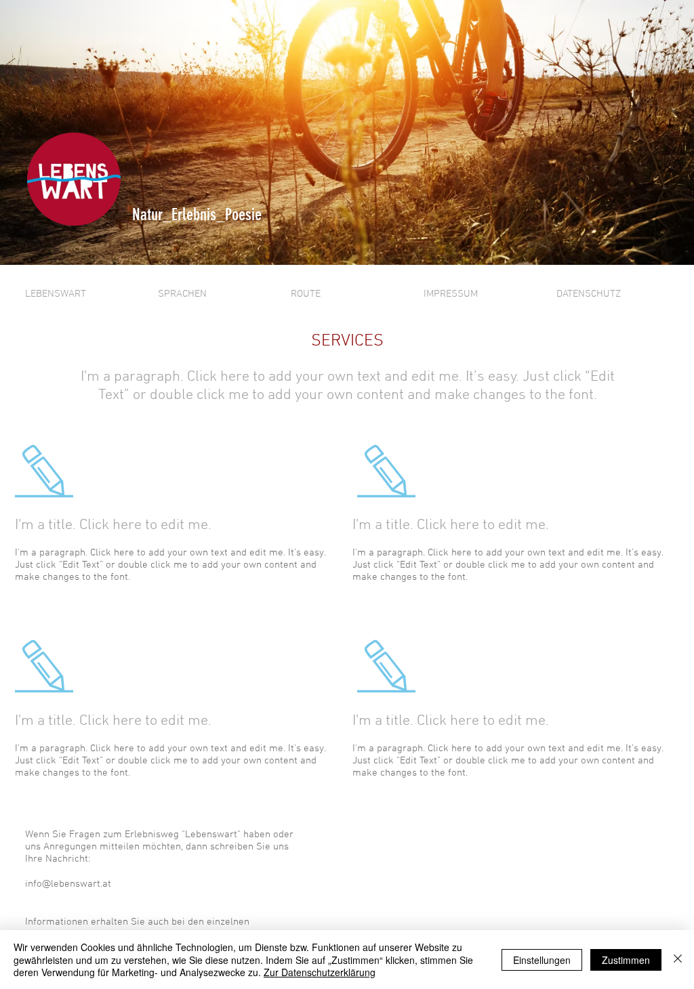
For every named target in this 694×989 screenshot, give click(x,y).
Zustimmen (626, 960)
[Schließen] (678, 959)
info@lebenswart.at (68, 884)
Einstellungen (542, 960)
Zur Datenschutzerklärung (319, 972)
